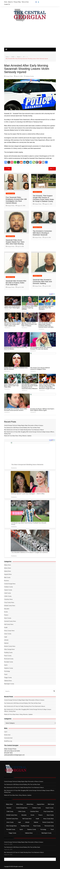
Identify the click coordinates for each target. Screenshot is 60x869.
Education (6, 608)
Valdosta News (8, 680)
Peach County (7, 655)
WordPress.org (8, 741)
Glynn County (7, 618)
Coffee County (7, 596)
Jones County (7, 633)
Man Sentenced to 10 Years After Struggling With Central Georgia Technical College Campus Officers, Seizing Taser (27, 710)
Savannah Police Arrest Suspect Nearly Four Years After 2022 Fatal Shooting (15, 242)
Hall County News (8, 624)
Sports (6, 665)
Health (5, 627)
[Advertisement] (30, 36)
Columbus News (8, 599)
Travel (5, 674)
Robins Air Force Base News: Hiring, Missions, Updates (17, 435)
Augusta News (8, 574)
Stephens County (8, 668)
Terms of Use (25, 2)
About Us (10, 2)
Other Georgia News (9, 649)
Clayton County (8, 590)
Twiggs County (8, 677)
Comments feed (8, 738)
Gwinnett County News (10, 621)
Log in (5, 731)
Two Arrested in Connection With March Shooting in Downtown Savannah (42, 233)
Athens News (7, 568)
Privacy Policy (17, 2)
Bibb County (7, 577)
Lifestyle (6, 640)
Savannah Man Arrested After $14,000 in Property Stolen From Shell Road (16, 282)
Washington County (9, 683)
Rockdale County (8, 662)
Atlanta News (7, 571)
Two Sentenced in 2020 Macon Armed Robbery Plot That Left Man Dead (22, 427)
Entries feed (7, 734)
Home (5, 2)
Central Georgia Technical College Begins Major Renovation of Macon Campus (23, 425)
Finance (6, 615)
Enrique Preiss (9, 76)
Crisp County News (9, 602)
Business (6, 580)
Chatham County (29, 76)
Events (6, 611)
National (6, 643)
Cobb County (7, 593)
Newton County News (9, 646)
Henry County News (9, 630)
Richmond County (8, 658)
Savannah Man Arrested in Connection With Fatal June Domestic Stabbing (42, 281)
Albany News (7, 565)
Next (51, 168)
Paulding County (8, 652)
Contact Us (7, 4)
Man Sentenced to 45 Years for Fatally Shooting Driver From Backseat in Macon (24, 429)
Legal (5, 637)
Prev (9, 168)
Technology (7, 671)
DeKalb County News (9, 605)
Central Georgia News (9, 583)
